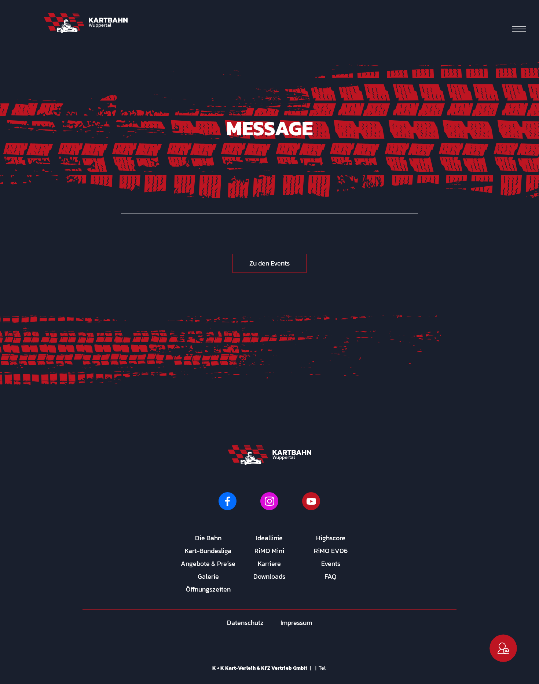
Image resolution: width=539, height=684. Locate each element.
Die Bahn (208, 538)
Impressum (296, 623)
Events (330, 563)
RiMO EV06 (331, 551)
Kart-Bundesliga (208, 551)
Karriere (269, 563)
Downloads (269, 576)
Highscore (330, 538)
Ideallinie (269, 538)
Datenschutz (245, 623)
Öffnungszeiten (208, 589)
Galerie (208, 576)
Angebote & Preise (208, 563)
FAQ (330, 576)
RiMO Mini (269, 551)
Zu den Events (269, 263)
